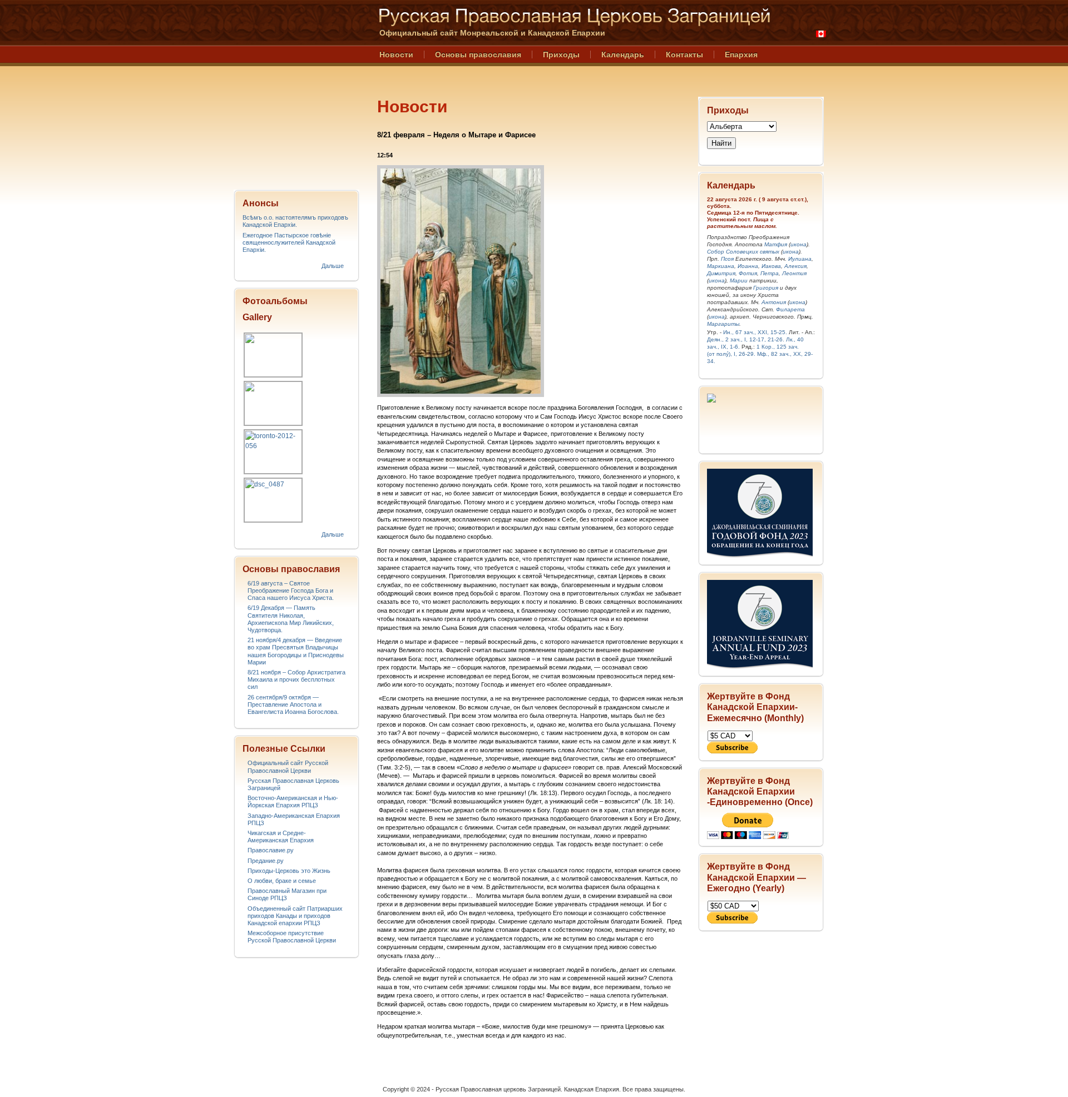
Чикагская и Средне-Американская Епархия (281, 836)
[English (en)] (821, 34)
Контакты (684, 54)
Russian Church (295, 91)
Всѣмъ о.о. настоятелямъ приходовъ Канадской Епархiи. (295, 221)
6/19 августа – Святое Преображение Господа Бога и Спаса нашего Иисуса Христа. (291, 590)
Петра (769, 273)
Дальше (333, 265)
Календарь (622, 54)
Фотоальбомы (275, 301)
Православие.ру (271, 850)
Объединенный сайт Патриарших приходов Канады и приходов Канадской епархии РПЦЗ (295, 915)
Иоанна (748, 266)
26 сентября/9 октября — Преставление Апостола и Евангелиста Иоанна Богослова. (293, 704)
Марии (739, 280)
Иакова (771, 266)
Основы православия (478, 54)
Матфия (775, 244)
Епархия (741, 54)
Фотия (748, 273)
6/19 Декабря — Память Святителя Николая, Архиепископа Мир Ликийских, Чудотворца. (291, 618)
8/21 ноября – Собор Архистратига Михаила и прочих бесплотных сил (296, 679)
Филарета (790, 309)
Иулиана (800, 259)
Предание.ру (266, 860)
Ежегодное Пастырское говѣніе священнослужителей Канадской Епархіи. (289, 242)
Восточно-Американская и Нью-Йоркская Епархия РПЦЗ (293, 801)
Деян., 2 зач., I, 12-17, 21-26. (745, 339)
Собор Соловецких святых (743, 252)
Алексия (795, 266)
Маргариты (723, 324)
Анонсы (261, 203)
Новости (396, 54)
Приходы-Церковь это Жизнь (289, 870)
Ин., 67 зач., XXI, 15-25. (755, 332)
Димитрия (721, 273)
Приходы (561, 54)
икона (798, 244)
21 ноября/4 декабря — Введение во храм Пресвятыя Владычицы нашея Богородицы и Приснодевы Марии (296, 651)
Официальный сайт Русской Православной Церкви (288, 766)
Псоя (727, 259)
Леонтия (794, 273)
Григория (765, 288)
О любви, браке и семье (282, 880)
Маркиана (720, 266)
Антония (774, 302)
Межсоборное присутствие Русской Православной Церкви (292, 937)
